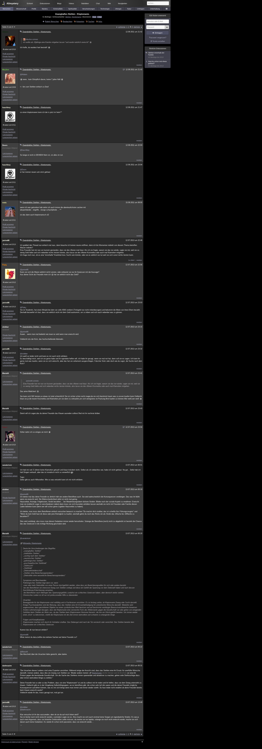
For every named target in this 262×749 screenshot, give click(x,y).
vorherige (121, 27)
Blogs (59, 4)
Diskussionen (45, 4)
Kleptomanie (76, 17)
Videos (71, 4)
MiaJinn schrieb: (32, 39)
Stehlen (68, 17)
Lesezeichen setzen (10, 62)
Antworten (80, 21)
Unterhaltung (155, 9)
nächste (137, 27)
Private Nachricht (9, 56)
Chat (98, 4)
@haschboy (24, 150)
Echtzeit (30, 4)
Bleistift (5, 373)
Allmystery (12, 3)
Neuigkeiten (122, 4)
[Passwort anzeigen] (167, 28)
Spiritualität (72, 9)
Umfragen (140, 9)
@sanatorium (25, 538)
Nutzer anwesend (157, 16)
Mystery (45, 9)
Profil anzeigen (8, 54)
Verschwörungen (88, 9)
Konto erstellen (159, 41)
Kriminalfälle (58, 9)
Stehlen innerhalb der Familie (156, 55)
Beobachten (67, 21)
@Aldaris (23, 74)
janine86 (5, 240)
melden (139, 65)
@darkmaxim (25, 710)
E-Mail (99, 17)
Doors (4, 145)
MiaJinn (5, 70)
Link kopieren (8, 59)
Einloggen (159, 33)
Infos (100, 21)
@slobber (24, 354)
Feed (94, 17)
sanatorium (7, 465)
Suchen (91, 21)
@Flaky (23, 307)
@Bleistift (24, 652)
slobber (5, 327)
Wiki (109, 4)
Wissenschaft (21, 9)
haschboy (6, 107)
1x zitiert (131, 260)
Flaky (4, 265)
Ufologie (118, 9)
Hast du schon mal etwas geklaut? (157, 63)
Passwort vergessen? (157, 38)
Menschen (7, 9)
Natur (129, 9)
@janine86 (24, 270)
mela (4, 203)
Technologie (105, 9)
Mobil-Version (34, 742)
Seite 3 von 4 (7, 27)
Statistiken (85, 4)
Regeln (24, 742)
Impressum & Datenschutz (11, 742)
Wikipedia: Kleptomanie (32, 543)
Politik (34, 9)
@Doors (23, 170)
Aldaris (5, 32)
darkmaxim (7, 666)
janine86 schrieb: (32, 381)
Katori (4, 427)
